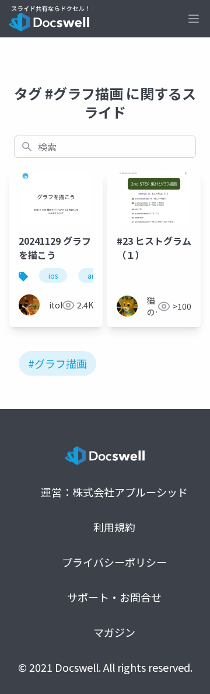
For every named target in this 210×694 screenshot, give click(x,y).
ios (53, 275)
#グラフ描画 (57, 363)
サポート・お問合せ (114, 597)
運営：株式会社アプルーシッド (114, 491)
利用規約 (114, 527)
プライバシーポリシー (114, 562)
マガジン (114, 632)
